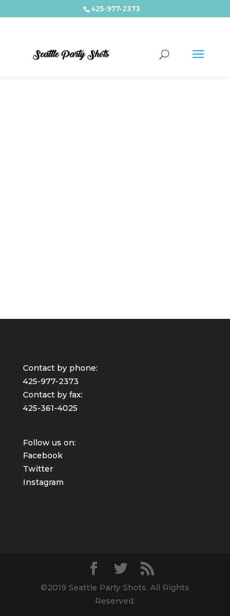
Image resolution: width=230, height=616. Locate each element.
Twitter (38, 469)
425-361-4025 (50, 408)
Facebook (43, 455)
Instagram (43, 482)
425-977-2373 (51, 381)
